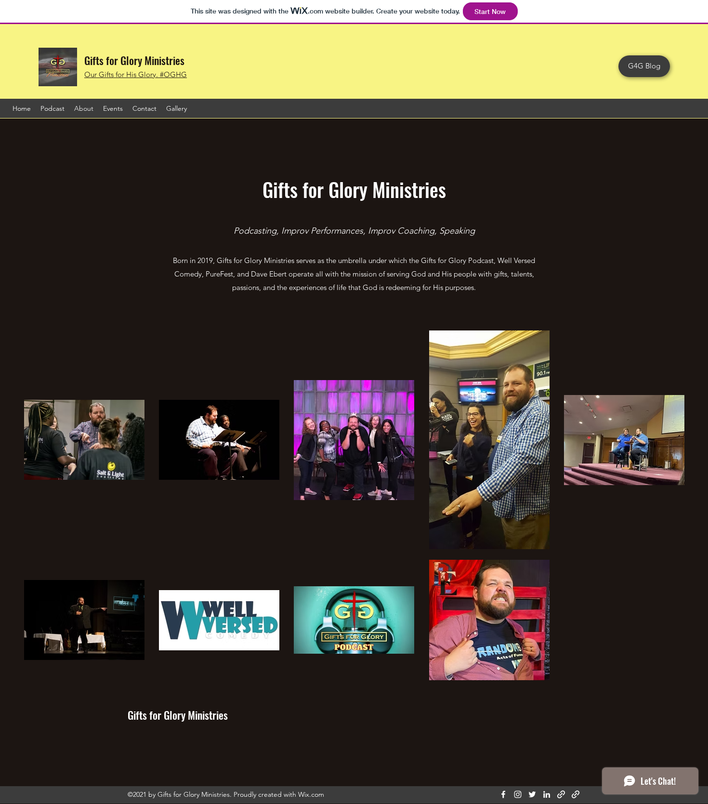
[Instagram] (518, 794)
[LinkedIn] (546, 794)
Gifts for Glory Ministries (134, 60)
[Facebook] (503, 794)
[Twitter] (532, 794)
